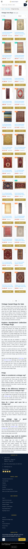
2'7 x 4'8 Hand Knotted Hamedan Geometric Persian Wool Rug (19, 172)
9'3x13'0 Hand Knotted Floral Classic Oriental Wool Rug (19, 103)
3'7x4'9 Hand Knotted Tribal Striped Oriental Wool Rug (6, 126)
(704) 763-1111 (7, 457)
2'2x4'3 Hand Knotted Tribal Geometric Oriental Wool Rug (20, 194)
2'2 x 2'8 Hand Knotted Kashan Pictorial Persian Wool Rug (7, 194)
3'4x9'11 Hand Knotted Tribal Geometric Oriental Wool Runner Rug (7, 103)
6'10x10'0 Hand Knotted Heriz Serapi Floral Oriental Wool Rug (7, 34)
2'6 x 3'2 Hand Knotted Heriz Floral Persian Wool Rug (7, 263)
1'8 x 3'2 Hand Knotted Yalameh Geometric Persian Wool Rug (19, 263)
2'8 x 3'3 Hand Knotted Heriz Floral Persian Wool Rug (7, 172)
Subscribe (22, 539)
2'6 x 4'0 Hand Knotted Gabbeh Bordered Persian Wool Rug (7, 217)
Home (3, 8)
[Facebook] (3, 471)
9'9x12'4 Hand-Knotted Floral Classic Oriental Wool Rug (19, 126)
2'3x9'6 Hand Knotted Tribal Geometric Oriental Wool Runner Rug (20, 80)
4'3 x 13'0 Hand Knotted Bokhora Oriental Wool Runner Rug (20, 217)
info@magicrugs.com (8, 466)
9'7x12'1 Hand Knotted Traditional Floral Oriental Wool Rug (7, 80)
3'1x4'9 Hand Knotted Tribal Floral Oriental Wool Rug (20, 34)
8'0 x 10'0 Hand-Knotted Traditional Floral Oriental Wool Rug (7, 240)
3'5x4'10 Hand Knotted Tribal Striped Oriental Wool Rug (7, 57)
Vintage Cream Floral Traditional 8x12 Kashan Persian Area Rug (20, 240)
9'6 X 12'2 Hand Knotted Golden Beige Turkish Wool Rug (7, 149)
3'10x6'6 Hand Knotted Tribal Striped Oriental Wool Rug (19, 57)
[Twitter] (5, 471)
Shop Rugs (7, 8)
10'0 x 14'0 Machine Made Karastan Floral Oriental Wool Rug (20, 149)
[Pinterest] (9, 471)
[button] (21, 16)
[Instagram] (7, 471)
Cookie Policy (7, 544)
